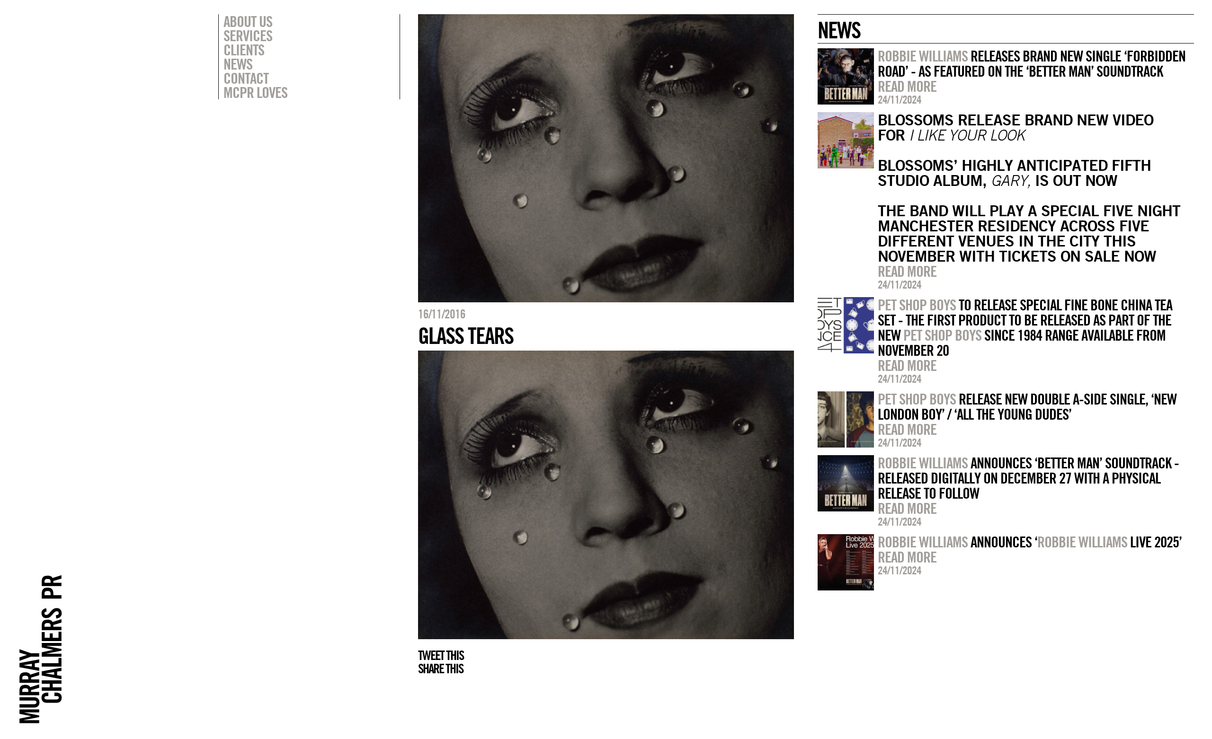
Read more (907, 86)
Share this (440, 668)
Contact (245, 78)
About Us (247, 21)
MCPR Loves (255, 92)
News (237, 63)
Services (247, 35)
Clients (243, 49)
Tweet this (440, 655)
